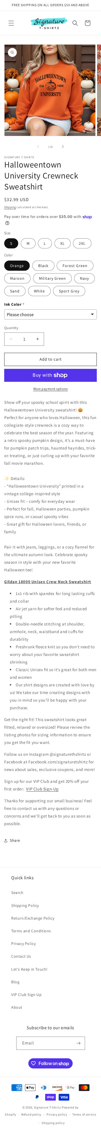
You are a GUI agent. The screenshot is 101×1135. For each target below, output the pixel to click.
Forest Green (75, 265)
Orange (17, 265)
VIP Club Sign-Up (42, 789)
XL (62, 243)
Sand (15, 291)
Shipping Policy (25, 905)
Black (43, 265)
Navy (84, 278)
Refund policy (31, 1114)
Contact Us (21, 956)
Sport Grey (69, 291)
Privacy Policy (23, 943)
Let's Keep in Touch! (29, 969)
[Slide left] (38, 146)
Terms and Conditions (31, 930)
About (16, 1007)
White (39, 291)
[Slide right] (63, 146)
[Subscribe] (78, 1043)
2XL (82, 243)
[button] (11, 23)
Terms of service (84, 1114)
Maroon (17, 278)
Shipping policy (53, 1123)
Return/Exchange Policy (32, 918)
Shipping (10, 207)
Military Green (52, 278)
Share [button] (15, 840)
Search (17, 892)
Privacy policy (57, 1114)
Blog (15, 981)
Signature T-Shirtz (47, 1107)
